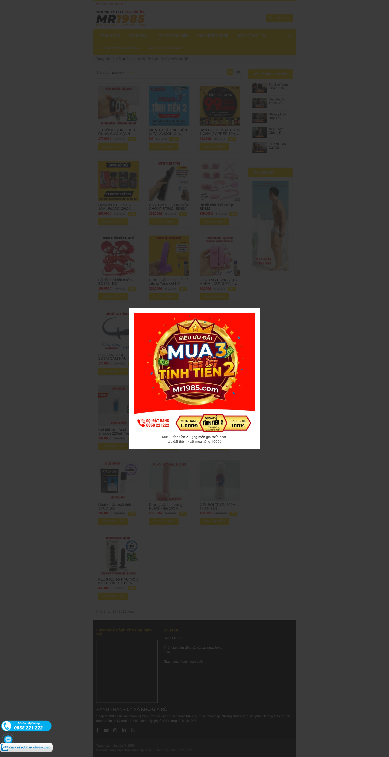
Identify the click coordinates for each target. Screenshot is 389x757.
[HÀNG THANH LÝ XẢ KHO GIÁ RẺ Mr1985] (26, 745)
